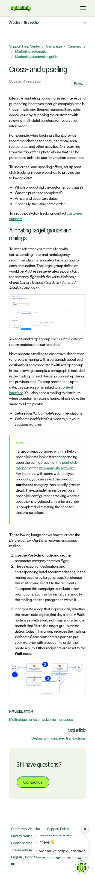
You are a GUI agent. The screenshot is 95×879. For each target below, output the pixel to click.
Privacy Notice (22, 836)
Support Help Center (24, 46)
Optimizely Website (25, 829)
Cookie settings (22, 843)
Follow (78, 83)
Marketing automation (31, 51)
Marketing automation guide (36, 57)
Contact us (33, 782)
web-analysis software (56, 468)
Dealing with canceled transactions (58, 738)
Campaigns (76, 46)
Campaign (54, 46)
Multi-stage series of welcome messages (41, 719)
